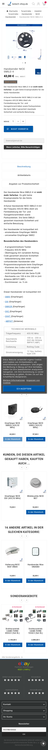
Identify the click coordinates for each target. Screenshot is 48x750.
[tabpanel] (24, 42)
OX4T (8, 316)
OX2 (7, 311)
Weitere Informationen (14, 380)
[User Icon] (38, 3)
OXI (6, 302)
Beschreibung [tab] (24, 166)
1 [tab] (23, 63)
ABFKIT (10, 321)
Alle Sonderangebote (12, 657)
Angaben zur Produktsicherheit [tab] (24, 184)
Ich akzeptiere (24, 388)
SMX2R (9, 306)
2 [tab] (25, 63)
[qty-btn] (23, 121)
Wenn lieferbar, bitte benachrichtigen (23, 147)
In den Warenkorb (12, 439)
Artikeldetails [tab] (24, 175)
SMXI (7, 297)
